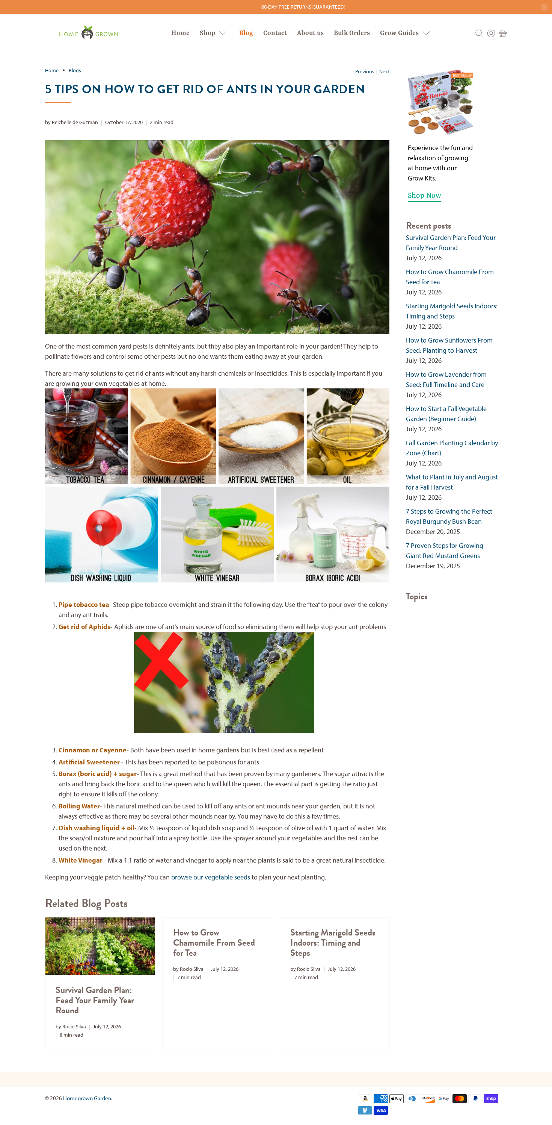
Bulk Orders (352, 33)
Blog (246, 33)
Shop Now (424, 196)
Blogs (75, 70)
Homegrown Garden (87, 1098)
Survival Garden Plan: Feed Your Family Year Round (95, 1000)
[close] (544, 7)
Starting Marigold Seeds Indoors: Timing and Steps (333, 943)
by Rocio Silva (71, 1026)
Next (384, 71)
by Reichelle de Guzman (71, 122)
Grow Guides (399, 33)
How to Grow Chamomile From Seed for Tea (214, 943)
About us (310, 33)
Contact (275, 33)
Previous (364, 71)
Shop (207, 33)
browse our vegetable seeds (210, 877)
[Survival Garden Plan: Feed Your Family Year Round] (99, 946)
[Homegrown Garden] (87, 33)
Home (180, 33)
